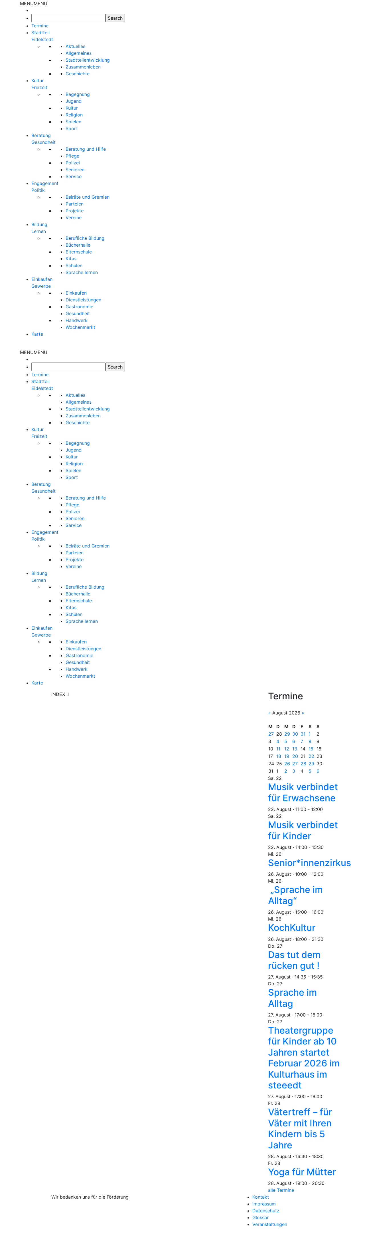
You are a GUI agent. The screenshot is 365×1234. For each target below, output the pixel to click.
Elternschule (79, 252)
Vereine (74, 217)
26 (287, 763)
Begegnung (78, 94)
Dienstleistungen (83, 300)
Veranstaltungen (269, 1224)
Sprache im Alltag (292, 998)
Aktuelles (75, 46)
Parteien (75, 204)
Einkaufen (76, 293)
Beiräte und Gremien (88, 197)
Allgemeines (79, 53)
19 (286, 756)
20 (295, 756)
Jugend (74, 101)
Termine (39, 26)
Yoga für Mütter (302, 1171)
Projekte (75, 211)
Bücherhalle (78, 245)
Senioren (75, 169)
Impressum (264, 1204)
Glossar (260, 1217)
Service (74, 176)
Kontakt (260, 1197)
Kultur (72, 108)
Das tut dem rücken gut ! (294, 960)
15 (311, 749)
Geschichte (78, 74)
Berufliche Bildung (85, 238)
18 (278, 756)
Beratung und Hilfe (86, 149)
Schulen (74, 265)
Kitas (71, 258)
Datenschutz (265, 1210)
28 (303, 763)
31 (303, 734)
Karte (37, 334)
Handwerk (77, 320)
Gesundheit (78, 313)
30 (295, 734)
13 (294, 749)
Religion (74, 115)
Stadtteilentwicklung (88, 60)
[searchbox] (68, 18)
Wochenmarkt (80, 327)
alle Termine (281, 1190)
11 (278, 749)
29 (287, 734)
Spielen (73, 121)
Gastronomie (79, 306)
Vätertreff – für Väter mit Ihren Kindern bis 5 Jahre (300, 1128)
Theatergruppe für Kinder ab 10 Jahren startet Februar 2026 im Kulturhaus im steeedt (304, 1058)
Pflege (72, 156)
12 (286, 749)
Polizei (73, 163)
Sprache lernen (82, 272)
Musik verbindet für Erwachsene (303, 792)
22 (311, 756)
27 (271, 734)
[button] (33, 3)
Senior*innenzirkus (309, 862)
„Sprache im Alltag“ (295, 895)
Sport (72, 128)
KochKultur (291, 927)
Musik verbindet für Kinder (303, 830)
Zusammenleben (83, 67)
